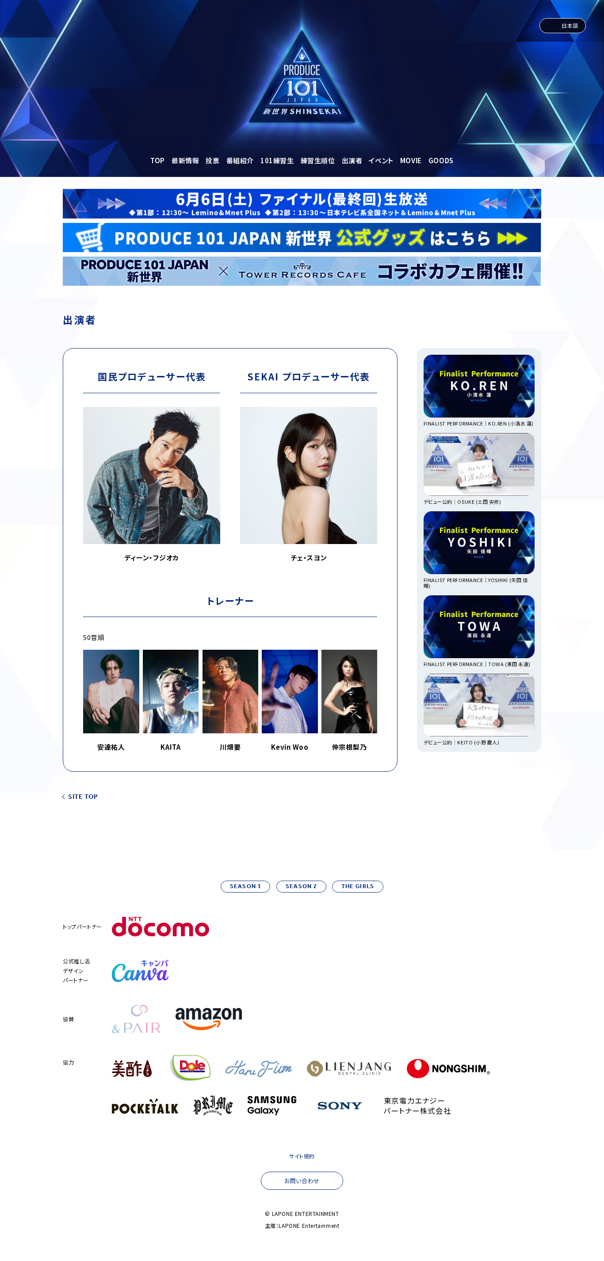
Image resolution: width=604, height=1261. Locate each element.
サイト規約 (302, 1156)
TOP (157, 160)
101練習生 (277, 160)
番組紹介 (240, 160)
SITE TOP (83, 797)
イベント (381, 160)
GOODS (441, 160)
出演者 (352, 160)
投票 (212, 160)
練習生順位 (318, 160)
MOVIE (411, 160)
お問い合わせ (302, 1181)
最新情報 (185, 160)
